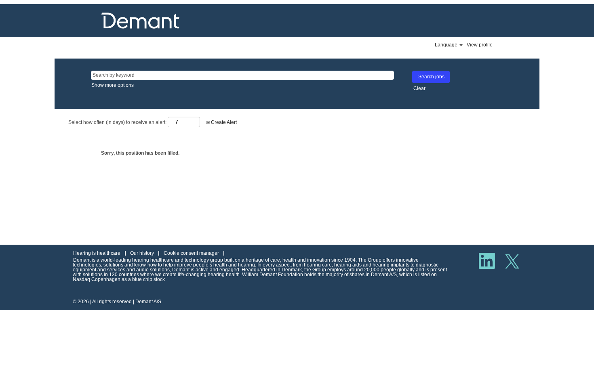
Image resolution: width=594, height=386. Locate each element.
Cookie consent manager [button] (191, 253)
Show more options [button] (112, 85)
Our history (142, 253)
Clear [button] (419, 88)
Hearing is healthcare (96, 253)
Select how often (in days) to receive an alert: (117, 122)
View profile (480, 45)
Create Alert (223, 122)
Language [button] (447, 45)
